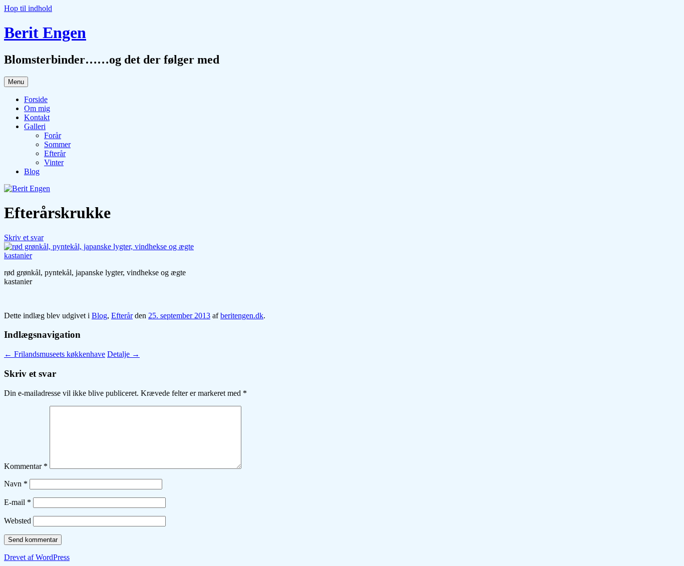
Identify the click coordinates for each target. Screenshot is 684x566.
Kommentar (26, 466)
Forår (52, 135)
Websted (17, 520)
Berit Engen (45, 33)
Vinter (54, 162)
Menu (16, 82)
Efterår (55, 153)
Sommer (57, 144)
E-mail (17, 502)
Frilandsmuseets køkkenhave (54, 354)
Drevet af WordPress (37, 557)
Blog (32, 171)
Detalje (123, 354)
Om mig (37, 108)
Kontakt (37, 117)
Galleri (35, 126)
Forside (36, 99)
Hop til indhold (28, 8)
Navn (16, 483)
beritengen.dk (241, 315)
